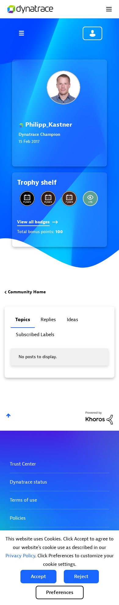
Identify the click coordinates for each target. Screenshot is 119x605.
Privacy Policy (20, 556)
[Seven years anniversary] (69, 198)
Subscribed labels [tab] (35, 335)
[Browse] (24, 33)
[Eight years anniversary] (48, 198)
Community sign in (92, 33)
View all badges (33, 222)
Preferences (59, 592)
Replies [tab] (48, 320)
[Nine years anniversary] (27, 198)
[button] (38, 576)
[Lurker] (90, 198)
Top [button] (8, 415)
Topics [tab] (22, 320)
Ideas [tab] (72, 320)
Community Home (27, 292)
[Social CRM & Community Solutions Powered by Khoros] (99, 417)
